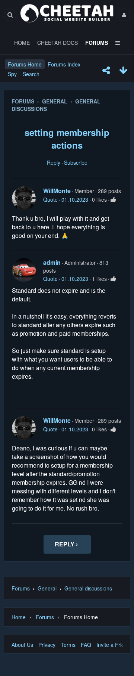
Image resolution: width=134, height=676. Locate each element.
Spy (12, 74)
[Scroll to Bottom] (123, 70)
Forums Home (25, 64)
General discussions (88, 588)
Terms (68, 644)
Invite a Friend (113, 644)
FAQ (86, 644)
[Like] (113, 199)
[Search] (10, 15)
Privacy (46, 644)
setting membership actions (67, 138)
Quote (50, 199)
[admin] (24, 270)
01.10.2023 (74, 199)
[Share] (106, 70)
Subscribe (75, 162)
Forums (21, 588)
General (47, 588)
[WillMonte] (24, 198)
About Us (22, 644)
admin (52, 262)
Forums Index (64, 64)
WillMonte (57, 190)
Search (31, 74)
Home (19, 617)
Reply (53, 162)
